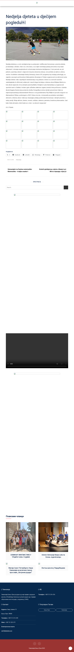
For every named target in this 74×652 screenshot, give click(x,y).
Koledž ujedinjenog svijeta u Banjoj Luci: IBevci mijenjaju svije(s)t (52, 170)
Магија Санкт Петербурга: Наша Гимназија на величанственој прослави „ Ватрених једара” (21, 570)
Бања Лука (47, 610)
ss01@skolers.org (6, 631)
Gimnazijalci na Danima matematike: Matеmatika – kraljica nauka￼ (20, 170)
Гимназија (18, 159)
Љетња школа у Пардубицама (53, 568)
